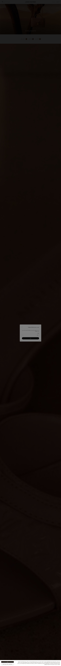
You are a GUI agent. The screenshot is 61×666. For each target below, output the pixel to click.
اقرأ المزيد (45, 664)
